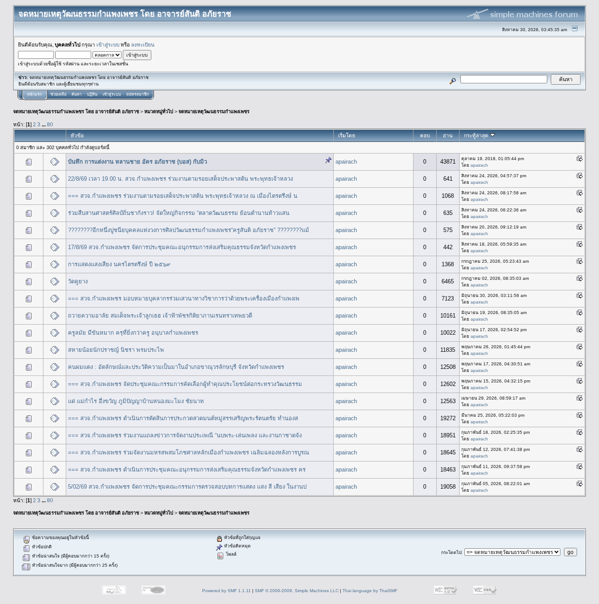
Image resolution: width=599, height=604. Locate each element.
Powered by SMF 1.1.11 (226, 590)
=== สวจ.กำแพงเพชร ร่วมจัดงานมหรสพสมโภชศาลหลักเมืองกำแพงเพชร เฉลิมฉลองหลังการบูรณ (188, 452)
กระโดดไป (451, 552)
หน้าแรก (34, 94)
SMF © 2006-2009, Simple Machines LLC (297, 590)
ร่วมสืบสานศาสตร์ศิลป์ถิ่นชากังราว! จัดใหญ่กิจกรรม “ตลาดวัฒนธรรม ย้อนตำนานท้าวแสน (178, 213)
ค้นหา (76, 94)
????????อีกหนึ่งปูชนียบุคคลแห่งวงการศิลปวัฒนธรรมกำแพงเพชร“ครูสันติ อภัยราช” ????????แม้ (188, 230)
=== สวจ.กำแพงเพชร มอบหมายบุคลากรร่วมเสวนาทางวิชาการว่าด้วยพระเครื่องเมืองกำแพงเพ (184, 298)
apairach (346, 161)
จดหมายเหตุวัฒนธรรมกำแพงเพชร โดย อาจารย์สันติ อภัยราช (76, 111)
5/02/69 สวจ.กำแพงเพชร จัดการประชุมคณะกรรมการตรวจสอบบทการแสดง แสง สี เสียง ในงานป (187, 486)
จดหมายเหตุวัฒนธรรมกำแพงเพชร (214, 111)
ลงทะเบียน (142, 44)
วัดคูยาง (78, 281)
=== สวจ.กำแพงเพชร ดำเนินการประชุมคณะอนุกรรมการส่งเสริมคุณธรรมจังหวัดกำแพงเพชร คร (187, 469)
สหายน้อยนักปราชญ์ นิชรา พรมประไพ (116, 350)
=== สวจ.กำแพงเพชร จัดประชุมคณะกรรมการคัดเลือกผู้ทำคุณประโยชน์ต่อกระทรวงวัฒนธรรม (185, 384)
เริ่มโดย (346, 135)
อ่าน (448, 135)
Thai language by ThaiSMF (369, 590)
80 (50, 124)
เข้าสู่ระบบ (107, 44)
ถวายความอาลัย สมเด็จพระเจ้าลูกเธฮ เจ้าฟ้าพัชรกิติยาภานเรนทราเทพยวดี (160, 315)
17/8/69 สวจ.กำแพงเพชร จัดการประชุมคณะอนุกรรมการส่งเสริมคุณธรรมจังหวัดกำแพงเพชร (182, 247)
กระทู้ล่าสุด (477, 135)
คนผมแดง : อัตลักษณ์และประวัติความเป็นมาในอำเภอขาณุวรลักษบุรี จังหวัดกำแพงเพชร (176, 367)
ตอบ (425, 135)
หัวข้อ (77, 135)
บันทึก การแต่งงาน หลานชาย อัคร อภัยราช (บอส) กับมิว (137, 161)
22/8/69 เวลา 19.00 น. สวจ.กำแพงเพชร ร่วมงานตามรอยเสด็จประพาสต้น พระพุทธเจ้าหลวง (180, 178)
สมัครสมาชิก (137, 94)
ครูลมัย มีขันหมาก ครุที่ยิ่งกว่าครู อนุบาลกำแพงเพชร (133, 332)
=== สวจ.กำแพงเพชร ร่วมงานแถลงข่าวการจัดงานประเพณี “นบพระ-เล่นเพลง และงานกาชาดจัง (185, 435)
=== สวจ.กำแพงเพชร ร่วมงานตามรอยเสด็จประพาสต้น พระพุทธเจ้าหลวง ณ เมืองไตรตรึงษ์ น (182, 196)
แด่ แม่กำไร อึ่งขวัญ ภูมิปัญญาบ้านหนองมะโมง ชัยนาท (136, 401)
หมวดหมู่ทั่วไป (158, 111)
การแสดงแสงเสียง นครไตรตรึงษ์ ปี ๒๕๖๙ (119, 264)
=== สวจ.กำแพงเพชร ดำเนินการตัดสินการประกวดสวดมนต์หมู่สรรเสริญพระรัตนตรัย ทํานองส (183, 418)
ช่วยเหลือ (58, 94)
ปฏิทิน (92, 94)
